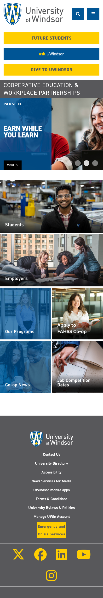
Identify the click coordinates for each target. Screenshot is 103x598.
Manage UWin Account (52, 516)
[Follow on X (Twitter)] (18, 557)
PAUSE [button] (11, 104)
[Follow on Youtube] (83, 557)
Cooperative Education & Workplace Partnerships (42, 89)
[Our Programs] (25, 313)
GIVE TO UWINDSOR (51, 70)
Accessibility (51, 472)
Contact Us (51, 454)
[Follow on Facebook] (40, 557)
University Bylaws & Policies (51, 507)
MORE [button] (11, 165)
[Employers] (51, 260)
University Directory (51, 463)
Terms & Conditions (51, 498)
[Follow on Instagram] (51, 578)
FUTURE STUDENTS (52, 38)
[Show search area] (78, 14)
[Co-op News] (25, 366)
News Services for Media (51, 481)
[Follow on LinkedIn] (61, 557)
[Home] (33, 14)
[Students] (51, 206)
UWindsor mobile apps (51, 489)
